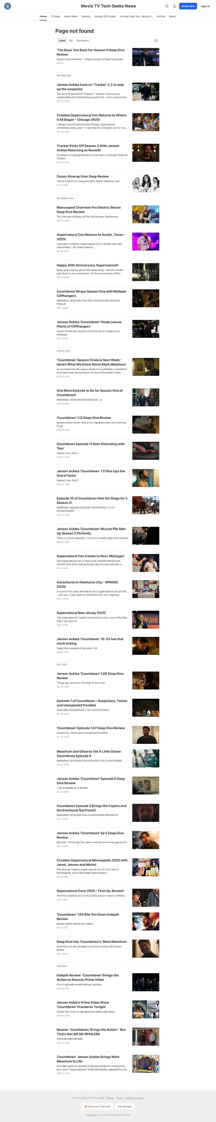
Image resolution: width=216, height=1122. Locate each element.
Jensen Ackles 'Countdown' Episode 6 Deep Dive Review (91, 781)
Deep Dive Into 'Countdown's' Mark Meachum (92, 942)
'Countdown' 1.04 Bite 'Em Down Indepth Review (88, 917)
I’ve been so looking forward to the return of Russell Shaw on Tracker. (92, 156)
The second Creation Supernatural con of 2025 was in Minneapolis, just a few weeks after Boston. (88, 871)
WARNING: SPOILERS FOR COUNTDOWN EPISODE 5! (87, 815)
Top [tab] (71, 40)
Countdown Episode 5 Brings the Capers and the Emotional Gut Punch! (91, 808)
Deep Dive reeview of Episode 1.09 (77, 648)
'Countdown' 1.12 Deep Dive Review (84, 418)
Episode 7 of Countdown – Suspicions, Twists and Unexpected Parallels (92, 703)
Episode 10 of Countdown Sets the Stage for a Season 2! (92, 500)
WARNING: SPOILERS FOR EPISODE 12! (79, 399)
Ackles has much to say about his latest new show (86, 1011)
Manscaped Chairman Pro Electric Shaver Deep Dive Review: (89, 210)
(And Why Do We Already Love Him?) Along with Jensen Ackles (89, 948)
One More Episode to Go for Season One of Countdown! (90, 393)
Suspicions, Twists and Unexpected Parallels (82, 732)
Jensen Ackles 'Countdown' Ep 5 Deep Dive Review (90, 835)
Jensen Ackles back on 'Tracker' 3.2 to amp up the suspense (90, 87)
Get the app (124, 1106)
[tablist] (74, 40)
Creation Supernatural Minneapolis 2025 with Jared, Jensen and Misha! (92, 862)
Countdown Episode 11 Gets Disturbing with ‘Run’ (91, 446)
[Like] (59, 68)
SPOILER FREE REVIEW (70, 1038)
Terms (119, 1098)
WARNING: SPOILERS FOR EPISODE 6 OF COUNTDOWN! (89, 760)
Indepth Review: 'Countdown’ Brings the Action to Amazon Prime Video (88, 977)
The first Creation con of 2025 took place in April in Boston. (91, 895)
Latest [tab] (62, 40)
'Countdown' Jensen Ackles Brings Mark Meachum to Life (88, 1059)
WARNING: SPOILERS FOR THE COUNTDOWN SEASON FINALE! (88, 302)
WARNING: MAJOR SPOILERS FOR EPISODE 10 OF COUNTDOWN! (86, 509)
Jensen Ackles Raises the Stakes (75, 923)
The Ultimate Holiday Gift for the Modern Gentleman (87, 216)
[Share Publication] (174, 6)
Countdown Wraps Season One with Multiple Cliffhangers (91, 293)
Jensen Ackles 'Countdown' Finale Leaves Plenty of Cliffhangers (89, 324)
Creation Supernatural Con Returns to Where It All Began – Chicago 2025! (91, 117)
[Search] (167, 6)
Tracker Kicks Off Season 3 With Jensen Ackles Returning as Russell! (88, 148)
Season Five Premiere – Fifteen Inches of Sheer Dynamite (90, 59)
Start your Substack (99, 1106)
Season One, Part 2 (68, 453)
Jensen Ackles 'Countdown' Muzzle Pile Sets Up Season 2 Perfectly (91, 531)
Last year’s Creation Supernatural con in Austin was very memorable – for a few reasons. (89, 245)
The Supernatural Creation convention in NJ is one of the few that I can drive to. (92, 619)
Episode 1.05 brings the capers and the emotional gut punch (92, 842)
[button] (43, 16)
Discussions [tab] (82, 40)
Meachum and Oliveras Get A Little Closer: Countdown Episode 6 (89, 754)
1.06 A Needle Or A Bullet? (72, 787)
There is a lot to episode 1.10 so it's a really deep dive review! (92, 538)
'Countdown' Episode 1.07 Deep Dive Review (91, 728)
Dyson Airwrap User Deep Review (83, 176)
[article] (108, 59)
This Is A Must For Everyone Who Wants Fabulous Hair (88, 181)
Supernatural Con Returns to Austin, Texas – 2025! (91, 237)
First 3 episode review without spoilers (79, 984)
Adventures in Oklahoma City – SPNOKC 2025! (87, 584)
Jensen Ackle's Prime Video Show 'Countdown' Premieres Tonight (83, 1005)
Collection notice (134, 1098)
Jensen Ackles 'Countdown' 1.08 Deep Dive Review (90, 676)
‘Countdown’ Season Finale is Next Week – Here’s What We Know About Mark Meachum (91, 362)
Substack (91, 1114)
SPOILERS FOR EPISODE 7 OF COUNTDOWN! (83, 710)
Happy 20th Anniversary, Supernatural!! (88, 265)
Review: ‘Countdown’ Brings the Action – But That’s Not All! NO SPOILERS (91, 1032)
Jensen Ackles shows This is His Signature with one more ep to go (91, 424)
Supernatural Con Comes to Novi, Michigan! (90, 556)
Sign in (205, 6)
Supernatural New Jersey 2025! (81, 613)
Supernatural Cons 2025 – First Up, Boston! (90, 891)
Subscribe (188, 6)
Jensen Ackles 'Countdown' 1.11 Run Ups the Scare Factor (91, 473)
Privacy (110, 1098)
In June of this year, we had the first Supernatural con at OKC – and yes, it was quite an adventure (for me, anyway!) (92, 593)
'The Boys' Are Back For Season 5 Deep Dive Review (91, 52)
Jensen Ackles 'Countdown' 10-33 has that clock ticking (90, 641)
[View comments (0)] (81, 68)
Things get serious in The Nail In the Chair (81, 682)
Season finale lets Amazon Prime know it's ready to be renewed (88, 332)
